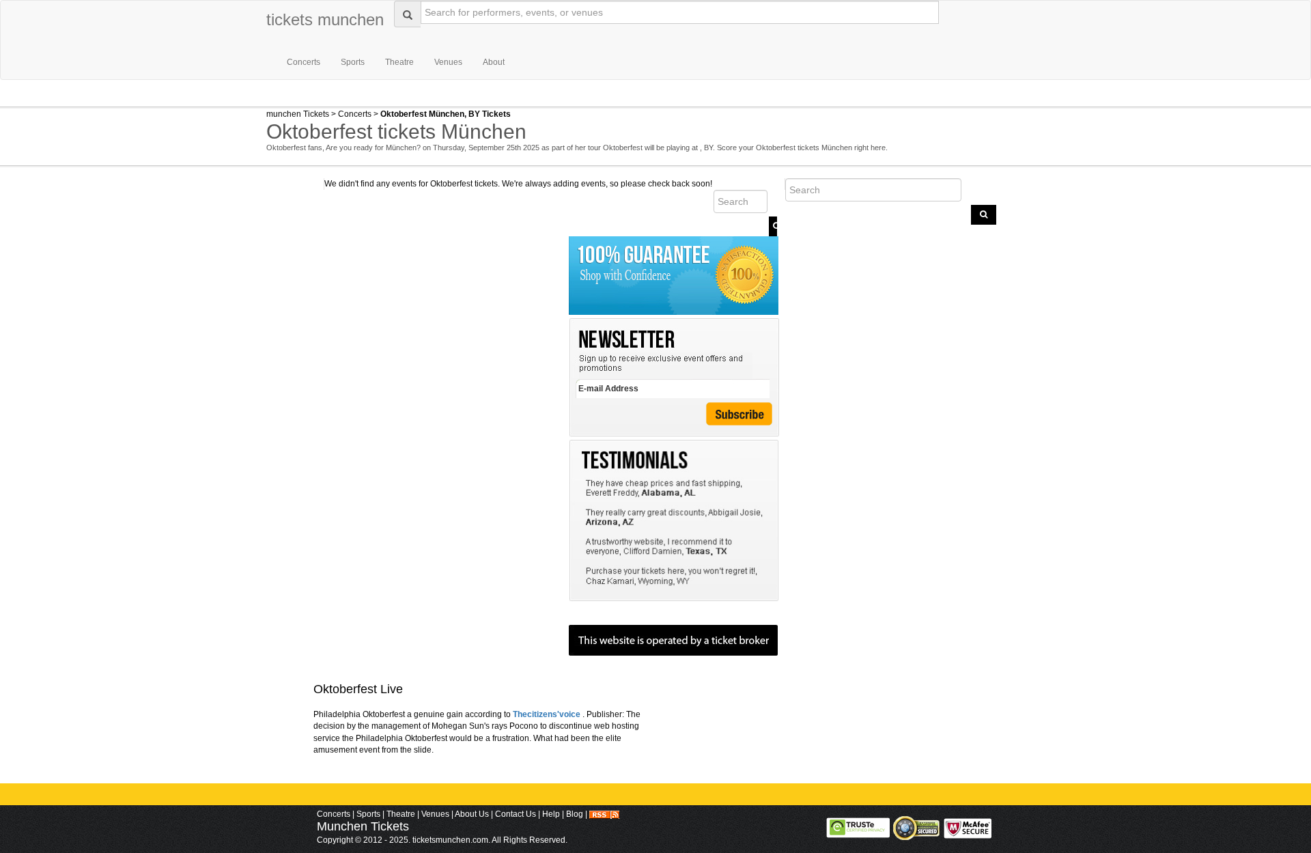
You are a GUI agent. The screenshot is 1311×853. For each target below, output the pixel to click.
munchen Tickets (297, 114)
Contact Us (515, 814)
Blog (574, 814)
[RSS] (604, 814)
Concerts (303, 62)
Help (551, 814)
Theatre (399, 62)
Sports (353, 62)
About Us (472, 814)
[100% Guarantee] (673, 258)
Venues (448, 62)
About (494, 62)
